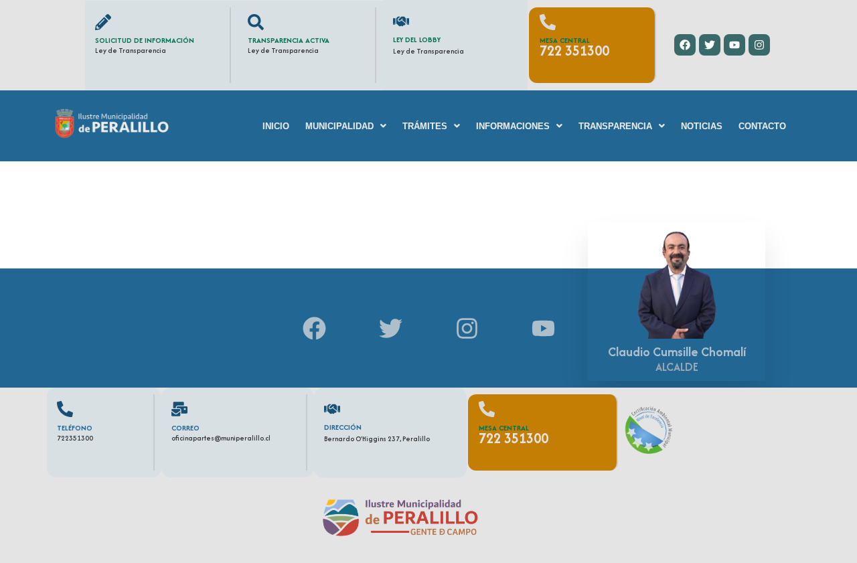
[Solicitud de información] (103, 22)
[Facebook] (685, 45)
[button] (345, 126)
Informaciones (513, 126)
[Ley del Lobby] (401, 21)
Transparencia (615, 126)
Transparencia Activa (288, 40)
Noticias (701, 126)
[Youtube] (734, 45)
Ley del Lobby (417, 39)
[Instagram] (759, 45)
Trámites (424, 126)
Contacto (762, 126)
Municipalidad (339, 126)
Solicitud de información (144, 40)
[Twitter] (709, 45)
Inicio (275, 126)
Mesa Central (565, 40)
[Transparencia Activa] (256, 22)
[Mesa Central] (548, 22)
